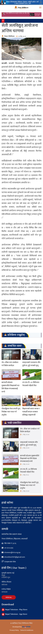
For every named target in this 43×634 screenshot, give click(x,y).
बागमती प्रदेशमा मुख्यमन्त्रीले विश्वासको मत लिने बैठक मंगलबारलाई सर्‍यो (10, 387)
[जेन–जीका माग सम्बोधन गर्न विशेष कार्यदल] (11, 354)
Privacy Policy (14, 630)
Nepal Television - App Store (16, 614)
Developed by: (17, 626)
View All (9, 597)
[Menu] (40, 7)
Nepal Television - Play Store (16, 609)
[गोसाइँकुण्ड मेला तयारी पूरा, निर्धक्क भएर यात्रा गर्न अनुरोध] (11, 400)
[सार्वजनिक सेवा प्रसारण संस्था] (21, 7)
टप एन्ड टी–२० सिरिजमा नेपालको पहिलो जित (30, 384)
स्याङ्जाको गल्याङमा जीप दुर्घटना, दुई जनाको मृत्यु (31, 364)
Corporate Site (10, 561)
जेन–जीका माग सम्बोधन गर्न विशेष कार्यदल (10, 364)
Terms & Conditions (26, 630)
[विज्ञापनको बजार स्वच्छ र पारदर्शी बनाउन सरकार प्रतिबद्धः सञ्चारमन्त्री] (31, 400)
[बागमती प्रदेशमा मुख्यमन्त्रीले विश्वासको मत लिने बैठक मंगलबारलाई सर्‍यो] (11, 374)
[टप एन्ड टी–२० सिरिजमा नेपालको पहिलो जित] (31, 374)
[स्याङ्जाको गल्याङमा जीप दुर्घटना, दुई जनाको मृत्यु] (31, 354)
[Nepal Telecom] (21, 2)
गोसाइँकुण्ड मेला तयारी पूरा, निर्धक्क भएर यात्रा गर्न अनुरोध (21, 20)
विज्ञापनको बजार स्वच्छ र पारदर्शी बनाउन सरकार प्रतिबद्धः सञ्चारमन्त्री (31, 411)
